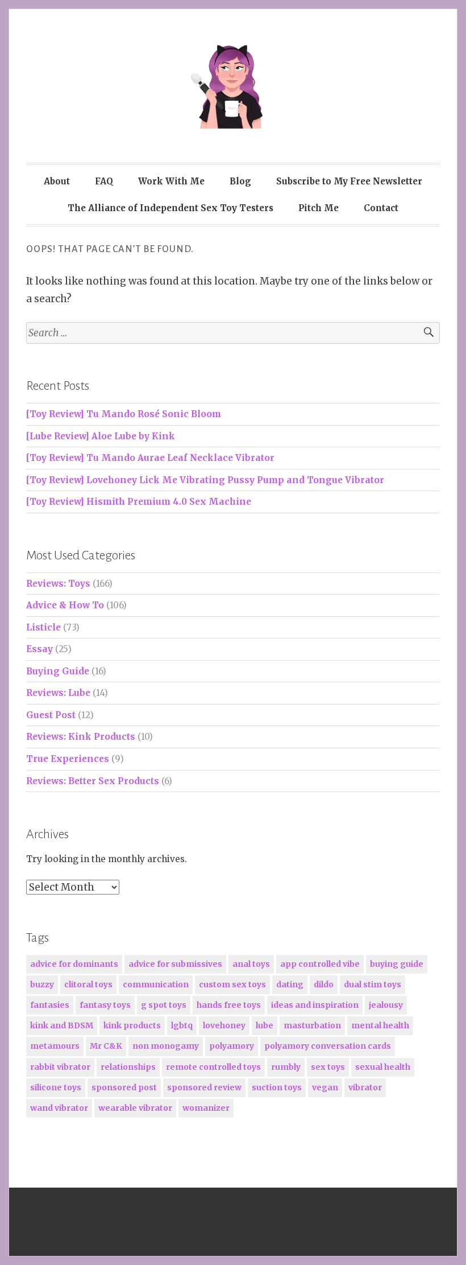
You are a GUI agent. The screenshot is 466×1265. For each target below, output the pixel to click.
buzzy (42, 984)
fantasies (49, 1005)
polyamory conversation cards (327, 1046)
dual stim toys (372, 984)
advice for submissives (175, 964)
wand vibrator (59, 1108)
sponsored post (124, 1087)
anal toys (251, 964)
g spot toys (163, 1005)
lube (264, 1025)
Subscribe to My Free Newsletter (349, 181)
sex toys (328, 1067)
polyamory (231, 1046)
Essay (39, 649)
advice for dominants (74, 964)
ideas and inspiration (315, 1005)
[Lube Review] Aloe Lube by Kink (100, 436)
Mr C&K (106, 1046)
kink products (132, 1025)
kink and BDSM (61, 1025)
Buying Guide (57, 671)
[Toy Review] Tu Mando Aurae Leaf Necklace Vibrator (150, 457)
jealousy (386, 1005)
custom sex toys (232, 984)
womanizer (206, 1108)
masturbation (312, 1025)
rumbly (286, 1067)
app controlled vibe (320, 964)
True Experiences (67, 758)
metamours (55, 1046)
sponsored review (204, 1087)
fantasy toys (105, 1005)
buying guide (396, 964)
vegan (325, 1087)
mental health (380, 1025)
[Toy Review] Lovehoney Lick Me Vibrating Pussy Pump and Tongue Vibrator (205, 480)
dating (289, 984)
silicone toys (55, 1087)
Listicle (43, 627)
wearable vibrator (135, 1108)
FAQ (104, 181)
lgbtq (182, 1025)
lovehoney (224, 1025)
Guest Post (51, 715)
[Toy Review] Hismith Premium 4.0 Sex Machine (138, 501)
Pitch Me (318, 208)
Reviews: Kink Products (80, 736)
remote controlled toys (213, 1067)
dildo (324, 984)
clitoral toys (88, 984)
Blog (240, 181)
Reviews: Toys (58, 583)
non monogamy (165, 1046)
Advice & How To (65, 605)
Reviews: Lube (58, 692)
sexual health (382, 1067)
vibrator (365, 1087)
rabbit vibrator (60, 1067)
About (57, 181)
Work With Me (171, 181)
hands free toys (229, 1005)
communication (156, 984)
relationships (128, 1067)
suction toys (277, 1087)
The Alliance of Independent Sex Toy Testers (170, 208)
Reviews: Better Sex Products (92, 781)
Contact (381, 208)
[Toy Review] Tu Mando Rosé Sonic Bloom (123, 414)
